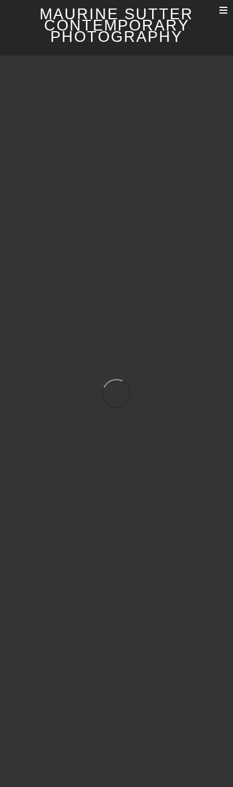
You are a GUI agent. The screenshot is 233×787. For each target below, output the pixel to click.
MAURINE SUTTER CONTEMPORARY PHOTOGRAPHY (116, 25)
